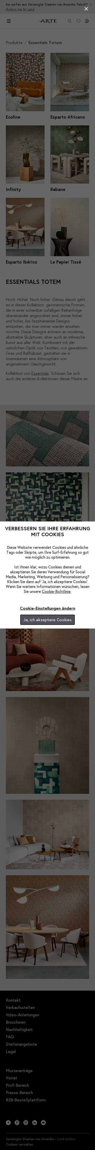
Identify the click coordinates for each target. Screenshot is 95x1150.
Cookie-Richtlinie (56, 591)
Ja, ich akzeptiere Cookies (47, 619)
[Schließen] (86, 9)
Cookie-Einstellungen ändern (47, 608)
